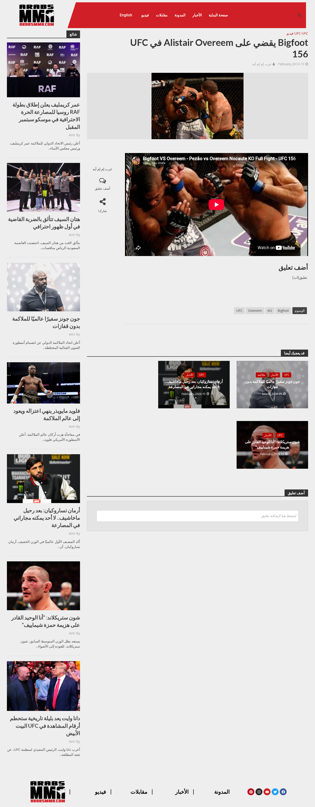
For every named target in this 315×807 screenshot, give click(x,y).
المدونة (180, 15)
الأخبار (197, 15)
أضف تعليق (102, 188)
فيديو (145, 15)
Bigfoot (283, 310)
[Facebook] (283, 791)
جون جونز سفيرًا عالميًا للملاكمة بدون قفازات (46, 322)
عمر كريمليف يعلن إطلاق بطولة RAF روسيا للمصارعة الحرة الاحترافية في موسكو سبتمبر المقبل (46, 115)
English (126, 15)
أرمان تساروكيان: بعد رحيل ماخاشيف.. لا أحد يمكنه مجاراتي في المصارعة (47, 517)
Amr (72, 135)
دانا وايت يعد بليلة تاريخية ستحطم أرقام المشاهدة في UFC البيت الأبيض (45, 725)
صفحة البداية (218, 15)
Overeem (255, 310)
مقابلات (162, 15)
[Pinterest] (250, 791)
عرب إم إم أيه (261, 64)
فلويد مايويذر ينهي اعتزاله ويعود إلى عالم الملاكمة (46, 414)
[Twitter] (275, 791)
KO (269, 310)
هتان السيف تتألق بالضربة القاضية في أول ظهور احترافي (44, 223)
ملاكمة (261, 375)
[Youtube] (267, 791)
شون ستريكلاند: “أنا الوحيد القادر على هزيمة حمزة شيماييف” (45, 621)
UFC (305, 33)
